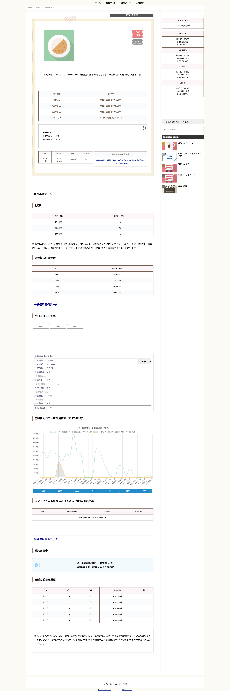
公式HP (137, 42)
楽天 (77, 491)
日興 (41, 326)
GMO (111, 491)
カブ (60, 491)
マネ (145, 491)
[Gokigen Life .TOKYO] (30, 6)
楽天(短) (58, 326)
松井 (128, 491)
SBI (94, 491)
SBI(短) (75, 326)
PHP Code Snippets (104, 689)
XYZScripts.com (127, 689)
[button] (201, 129)
